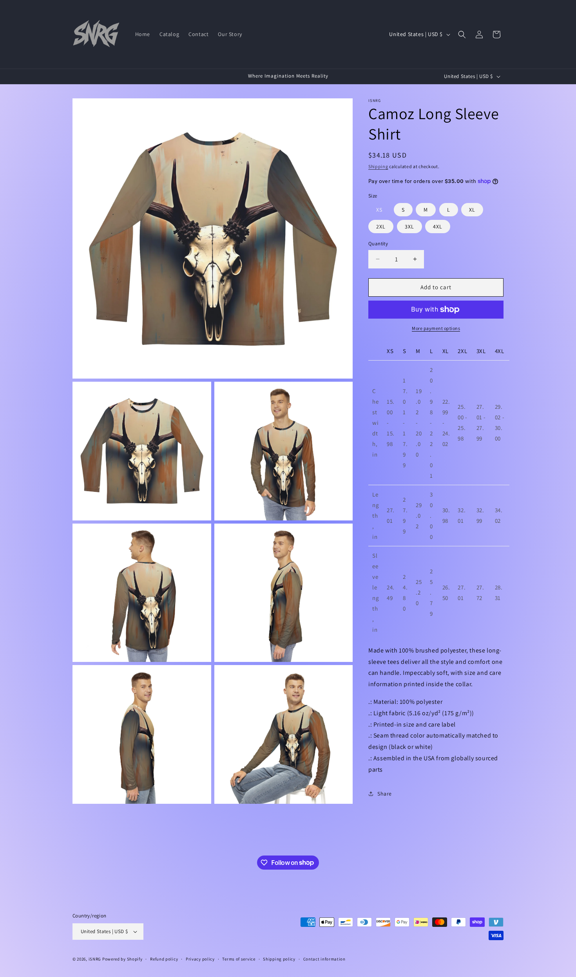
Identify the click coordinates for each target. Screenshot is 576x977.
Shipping (378, 166)
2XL (381, 226)
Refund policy (164, 959)
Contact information (324, 959)
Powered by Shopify (122, 959)
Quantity (378, 243)
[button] (462, 34)
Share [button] (384, 793)
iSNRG (95, 959)
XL (472, 209)
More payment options (436, 328)
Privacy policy (200, 959)
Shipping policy (279, 959)
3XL (409, 226)
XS (379, 209)
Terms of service (238, 959)
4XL (437, 226)
